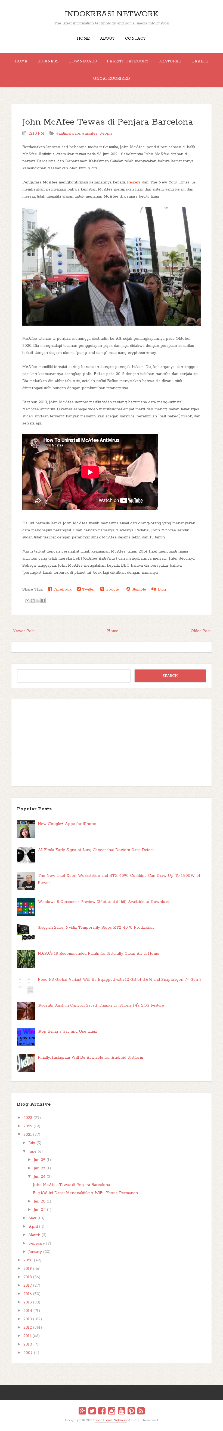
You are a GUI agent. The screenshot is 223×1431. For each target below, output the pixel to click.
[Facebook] (102, 1412)
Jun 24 (39, 1176)
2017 (27, 1285)
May (32, 1218)
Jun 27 (39, 1168)
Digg (161, 589)
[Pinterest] (131, 1412)
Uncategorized (111, 78)
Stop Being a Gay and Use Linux (67, 1031)
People (106, 133)
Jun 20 (39, 1201)
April (33, 1226)
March (34, 1235)
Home (83, 38)
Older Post (200, 631)
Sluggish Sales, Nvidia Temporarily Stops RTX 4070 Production (96, 927)
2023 (27, 1117)
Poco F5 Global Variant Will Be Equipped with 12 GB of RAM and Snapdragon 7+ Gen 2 (120, 979)
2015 (27, 1302)
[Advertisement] (111, 743)
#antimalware (68, 133)
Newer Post (24, 631)
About (107, 38)
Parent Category (127, 61)
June (32, 1151)
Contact (135, 38)
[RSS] (141, 1412)
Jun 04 (40, 1209)
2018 (27, 1277)
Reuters (134, 182)
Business (48, 61)
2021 (27, 1134)
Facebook (62, 589)
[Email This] (27, 600)
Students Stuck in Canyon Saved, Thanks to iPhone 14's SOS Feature (101, 1005)
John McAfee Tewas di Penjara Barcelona (107, 122)
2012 (27, 1327)
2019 (27, 1268)
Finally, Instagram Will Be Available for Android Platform (90, 1057)
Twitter (88, 589)
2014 (27, 1310)
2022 (27, 1126)
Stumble (138, 589)
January (35, 1251)
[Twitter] (92, 1412)
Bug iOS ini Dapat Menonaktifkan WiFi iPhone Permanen (85, 1193)
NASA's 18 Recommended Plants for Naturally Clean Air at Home (98, 953)
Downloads (83, 61)
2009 (28, 1352)
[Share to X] (38, 600)
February (37, 1243)
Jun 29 (39, 1159)
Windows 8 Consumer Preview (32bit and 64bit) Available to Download (103, 901)
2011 (27, 1336)
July (32, 1143)
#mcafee (90, 133)
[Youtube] (121, 1412)
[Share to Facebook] (43, 600)
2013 (27, 1319)
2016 (27, 1294)
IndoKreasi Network (111, 14)
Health (200, 61)
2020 (28, 1260)
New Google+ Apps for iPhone (67, 823)
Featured (170, 61)
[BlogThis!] (32, 600)
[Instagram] (111, 1412)
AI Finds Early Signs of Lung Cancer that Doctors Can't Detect (96, 850)
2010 (27, 1344)
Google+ (112, 589)
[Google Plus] (82, 1412)
